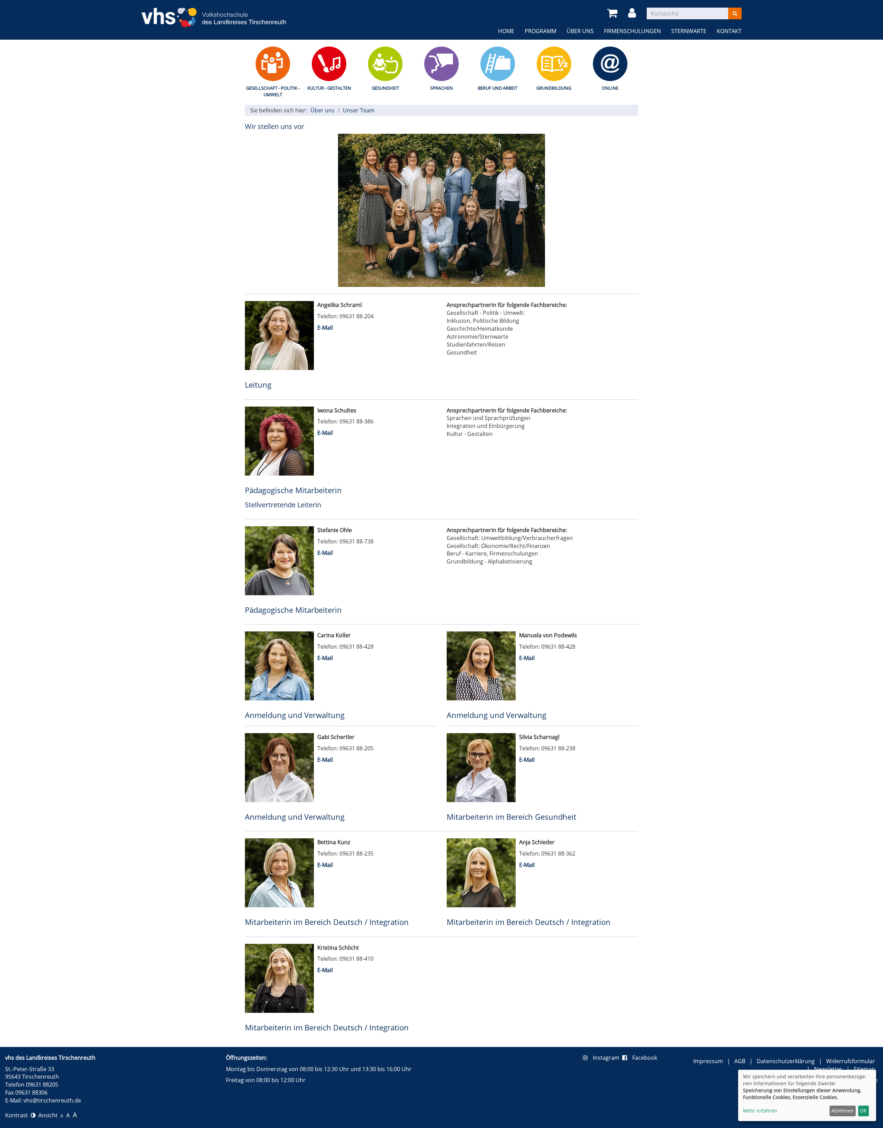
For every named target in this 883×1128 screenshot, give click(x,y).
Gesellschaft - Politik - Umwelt (273, 91)
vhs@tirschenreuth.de (52, 1100)
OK (863, 1110)
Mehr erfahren (760, 1110)
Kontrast (18, 1115)
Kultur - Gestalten (329, 88)
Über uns (580, 31)
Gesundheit (385, 88)
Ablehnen (842, 1110)
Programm (540, 31)
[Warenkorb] (613, 13)
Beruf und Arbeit (497, 88)
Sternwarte (688, 31)
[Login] (633, 13)
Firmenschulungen (632, 31)
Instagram (607, 1057)
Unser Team (359, 110)
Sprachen (441, 88)
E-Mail (325, 327)
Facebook (644, 1057)
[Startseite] (213, 13)
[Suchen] (735, 13)
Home (506, 31)
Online (610, 88)
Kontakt (729, 31)
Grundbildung (553, 88)
